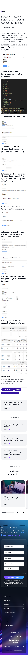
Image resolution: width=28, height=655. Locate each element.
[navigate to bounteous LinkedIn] (11, 636)
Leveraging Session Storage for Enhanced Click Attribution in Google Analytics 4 (13, 454)
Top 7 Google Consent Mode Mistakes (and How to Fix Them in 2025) (13, 440)
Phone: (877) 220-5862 (13, 633)
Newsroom (16, 646)
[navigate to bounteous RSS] (21, 636)
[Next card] (24, 512)
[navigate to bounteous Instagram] (14, 636)
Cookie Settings (18, 650)
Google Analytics (13, 393)
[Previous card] (18, 512)
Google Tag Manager (7, 389)
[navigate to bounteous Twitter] (7, 636)
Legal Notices (7, 646)
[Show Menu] (24, 2)
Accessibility (9, 650)
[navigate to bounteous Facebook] (17, 636)
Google (4, 393)
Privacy (22, 646)
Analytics (18, 389)
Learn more (6, 408)
